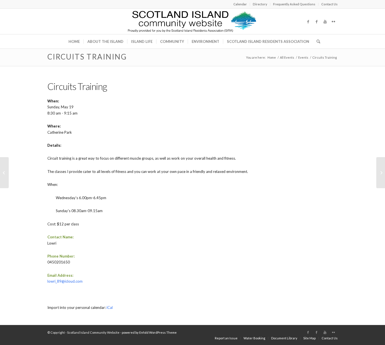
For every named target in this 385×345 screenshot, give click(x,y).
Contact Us (329, 4)
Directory (260, 4)
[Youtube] (325, 21)
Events (303, 57)
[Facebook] (308, 21)
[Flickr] (333, 21)
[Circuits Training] (4, 172)
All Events (287, 57)
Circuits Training (87, 56)
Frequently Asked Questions (294, 4)
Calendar (240, 4)
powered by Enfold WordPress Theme (149, 332)
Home (271, 57)
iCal (110, 307)
